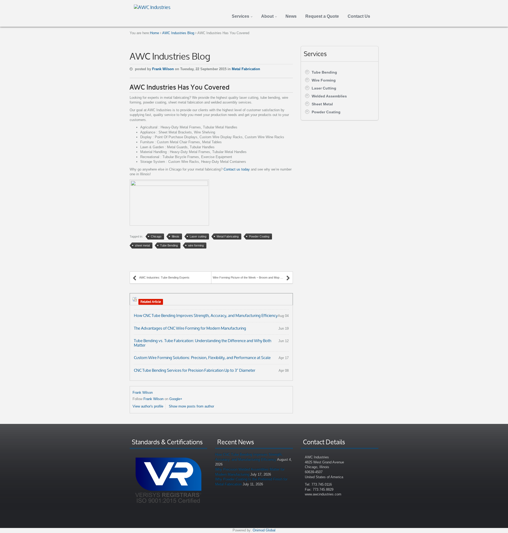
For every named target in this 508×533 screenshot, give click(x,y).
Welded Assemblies (329, 96)
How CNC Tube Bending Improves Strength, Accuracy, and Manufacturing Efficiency (206, 315)
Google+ (175, 399)
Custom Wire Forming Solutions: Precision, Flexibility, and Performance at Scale (202, 357)
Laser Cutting (324, 88)
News (291, 16)
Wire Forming (324, 80)
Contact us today (237, 169)
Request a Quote (322, 16)
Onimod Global (264, 530)
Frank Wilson (163, 69)
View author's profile (148, 406)
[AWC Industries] (152, 7)
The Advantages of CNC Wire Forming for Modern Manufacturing (190, 328)
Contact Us (359, 16)
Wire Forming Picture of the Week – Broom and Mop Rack (250, 277)
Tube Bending (324, 72)
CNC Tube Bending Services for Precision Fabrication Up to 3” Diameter (194, 370)
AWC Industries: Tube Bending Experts (164, 277)
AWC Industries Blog (178, 33)
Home (154, 33)
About (267, 16)
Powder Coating (326, 112)
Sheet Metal (322, 104)
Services (240, 16)
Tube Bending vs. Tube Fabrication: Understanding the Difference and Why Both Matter (202, 343)
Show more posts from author (191, 406)
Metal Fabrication (246, 69)
